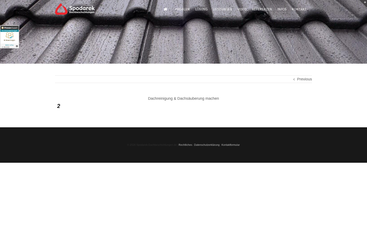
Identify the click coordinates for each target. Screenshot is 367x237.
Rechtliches (185, 144)
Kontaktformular (231, 144)
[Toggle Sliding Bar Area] (363, 4)
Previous (304, 79)
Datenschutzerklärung (207, 144)
